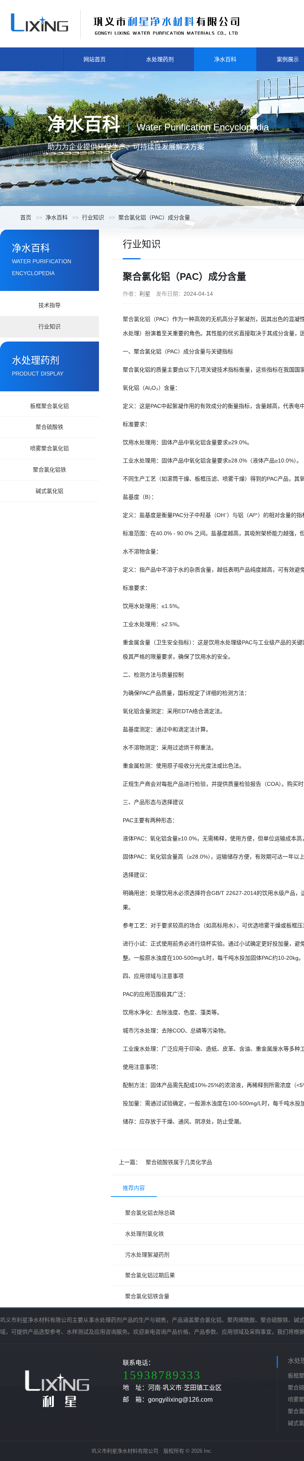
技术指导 (49, 305)
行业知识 (93, 217)
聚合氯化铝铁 (49, 469)
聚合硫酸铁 (49, 427)
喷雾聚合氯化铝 (49, 448)
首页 (25, 217)
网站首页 (95, 59)
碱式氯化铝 (49, 491)
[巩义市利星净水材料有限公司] (124, 23)
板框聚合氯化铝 (49, 406)
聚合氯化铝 (136, 319)
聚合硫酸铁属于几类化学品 (179, 1162)
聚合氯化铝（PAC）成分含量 (154, 217)
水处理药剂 (160, 59)
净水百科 (225, 59)
